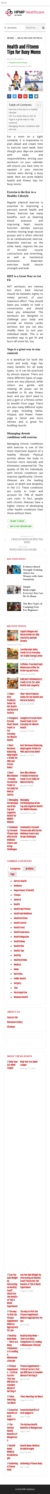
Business (18, 885)
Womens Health (21, 997)
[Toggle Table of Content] (37, 105)
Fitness (17, 895)
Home (10, 38)
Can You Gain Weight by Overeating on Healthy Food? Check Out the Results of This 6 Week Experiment (30, 1281)
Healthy (17, 955)
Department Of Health (24, 890)
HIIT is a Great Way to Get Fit (22, 116)
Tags (12, 874)
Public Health (20, 978)
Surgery (17, 983)
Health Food (19, 927)
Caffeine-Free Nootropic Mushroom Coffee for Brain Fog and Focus (31, 667)
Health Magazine (21, 936)
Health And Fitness (29, 38)
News (16, 969)
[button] (4, 3)
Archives (29, 868)
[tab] (15, 869)
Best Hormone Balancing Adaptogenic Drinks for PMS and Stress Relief (31, 748)
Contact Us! (12, 1017)
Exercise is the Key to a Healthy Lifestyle (23, 111)
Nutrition (18, 973)
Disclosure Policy (14, 1022)
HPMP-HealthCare (28, 1489)
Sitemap (11, 1026)
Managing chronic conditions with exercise (24, 128)
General (17, 899)
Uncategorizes (20, 992)
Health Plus (19, 946)
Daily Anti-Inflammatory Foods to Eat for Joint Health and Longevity (31, 682)
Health (17, 904)
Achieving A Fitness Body (31, 1463)
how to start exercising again (20, 526)
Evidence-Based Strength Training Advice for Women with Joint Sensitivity (33, 573)
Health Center (20, 922)
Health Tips (19, 950)
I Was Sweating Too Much (31, 1396)
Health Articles (21, 918)
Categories (15, 868)
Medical (17, 964)
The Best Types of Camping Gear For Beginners (32, 606)
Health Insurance (21, 932)
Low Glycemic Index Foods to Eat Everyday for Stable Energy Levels (31, 652)
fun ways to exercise (17, 521)
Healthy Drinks (20, 960)
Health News (19, 941)
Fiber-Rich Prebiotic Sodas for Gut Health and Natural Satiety (31, 697)
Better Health (20, 881)
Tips (16, 987)
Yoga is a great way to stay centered (21, 121)
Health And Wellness (23, 913)
